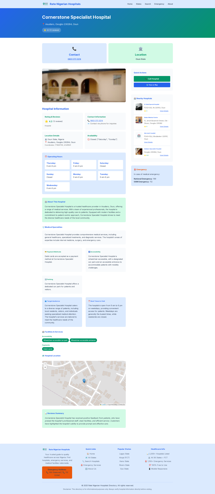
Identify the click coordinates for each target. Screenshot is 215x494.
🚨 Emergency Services (91, 465)
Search (148, 4)
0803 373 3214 (74, 59)
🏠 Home (91, 454)
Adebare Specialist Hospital (152, 149)
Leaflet (103, 405)
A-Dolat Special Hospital (151, 104)
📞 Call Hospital (152, 79)
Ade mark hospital (149, 133)
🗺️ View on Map (152, 85)
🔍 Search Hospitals (90, 461)
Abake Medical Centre (151, 117)
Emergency (159, 4)
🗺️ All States (90, 457)
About (170, 4)
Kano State (124, 461)
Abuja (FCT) (124, 457)
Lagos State (124, 454)
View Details (164, 111)
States (138, 4)
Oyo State (124, 469)
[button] (84, 381)
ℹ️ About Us (90, 469)
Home (129, 4)
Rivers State (124, 465)
